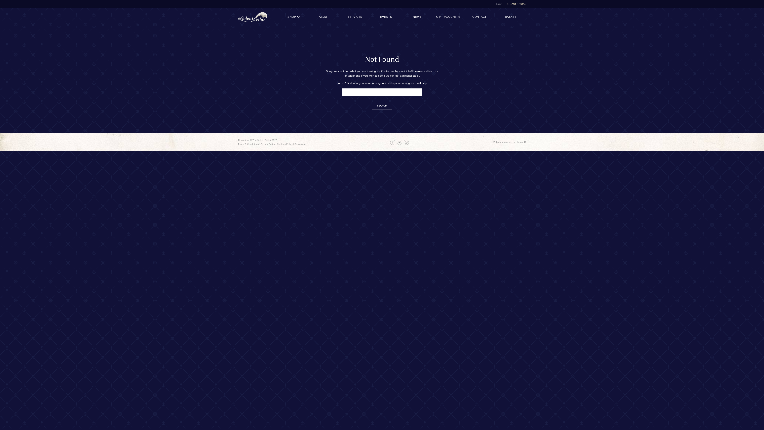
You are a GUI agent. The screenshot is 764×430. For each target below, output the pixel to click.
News (417, 17)
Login (499, 4)
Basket (510, 17)
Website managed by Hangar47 (509, 142)
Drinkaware (300, 144)
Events (386, 17)
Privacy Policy (268, 144)
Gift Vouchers (448, 17)
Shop (291, 17)
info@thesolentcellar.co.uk (422, 71)
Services (355, 17)
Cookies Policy (285, 144)
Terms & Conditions (248, 144)
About (324, 17)
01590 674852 (516, 4)
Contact (479, 17)
